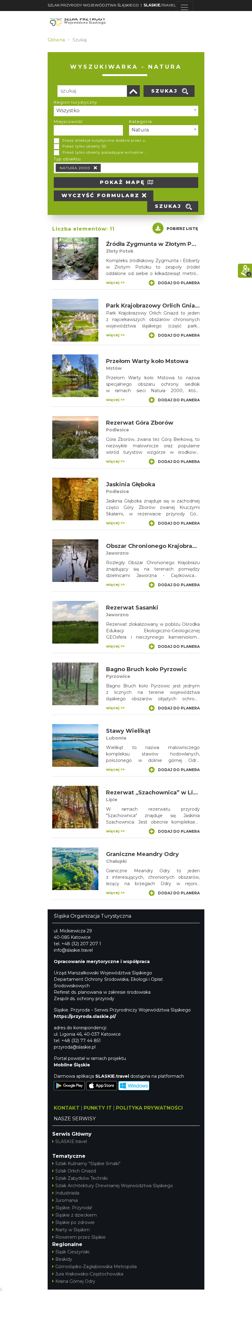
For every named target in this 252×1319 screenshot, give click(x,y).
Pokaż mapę (124, 182)
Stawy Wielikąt (128, 731)
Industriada (67, 1193)
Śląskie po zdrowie (75, 1222)
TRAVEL (160, 5)
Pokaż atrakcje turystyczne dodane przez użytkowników (105, 140)
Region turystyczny (75, 102)
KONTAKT (67, 1108)
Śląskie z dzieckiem (76, 1215)
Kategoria (140, 121)
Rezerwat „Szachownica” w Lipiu (154, 792)
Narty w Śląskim (72, 1230)
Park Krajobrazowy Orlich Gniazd (154, 305)
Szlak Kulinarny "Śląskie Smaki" (87, 1163)
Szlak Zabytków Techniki (81, 1178)
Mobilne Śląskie (72, 1065)
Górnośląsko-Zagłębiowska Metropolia (96, 1266)
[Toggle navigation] (184, 7)
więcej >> (115, 282)
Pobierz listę (182, 228)
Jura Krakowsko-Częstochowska (89, 1274)
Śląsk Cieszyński (72, 1252)
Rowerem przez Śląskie (80, 1237)
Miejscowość (68, 121)
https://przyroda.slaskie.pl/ (85, 1016)
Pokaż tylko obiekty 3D (84, 146)
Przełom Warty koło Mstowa (147, 361)
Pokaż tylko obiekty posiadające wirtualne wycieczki (105, 152)
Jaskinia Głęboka (130, 484)
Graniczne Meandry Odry (142, 854)
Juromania (66, 1200)
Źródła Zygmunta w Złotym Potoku (157, 244)
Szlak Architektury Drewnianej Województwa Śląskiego (114, 1185)
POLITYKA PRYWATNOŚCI (149, 1108)
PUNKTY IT (98, 1108)
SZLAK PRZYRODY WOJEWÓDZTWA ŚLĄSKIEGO (93, 5)
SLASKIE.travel (71, 1141)
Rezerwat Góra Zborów (139, 422)
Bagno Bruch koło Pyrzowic (146, 669)
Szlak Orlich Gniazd (75, 1171)
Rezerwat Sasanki (132, 607)
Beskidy (63, 1259)
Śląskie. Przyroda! (73, 1207)
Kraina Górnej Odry (75, 1281)
